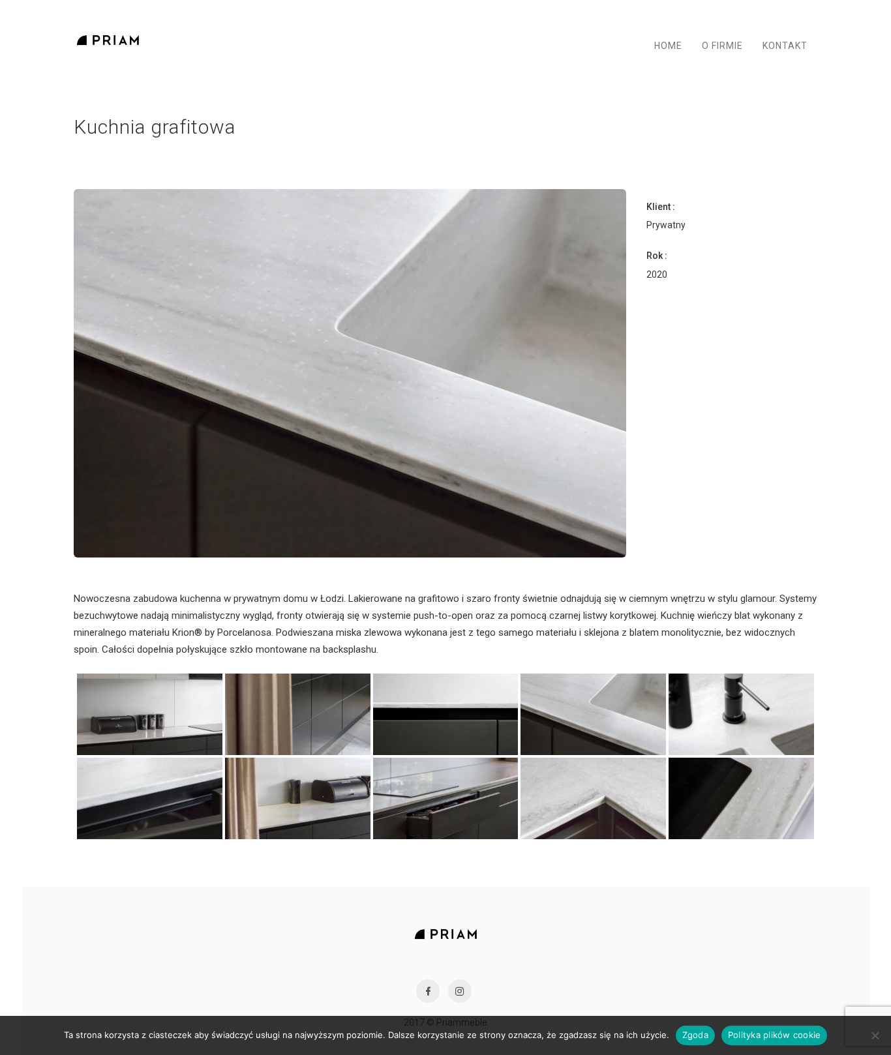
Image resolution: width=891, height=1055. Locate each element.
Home (668, 45)
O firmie (722, 45)
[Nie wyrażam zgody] (874, 1035)
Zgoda (695, 1035)
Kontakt (785, 45)
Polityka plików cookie (774, 1035)
